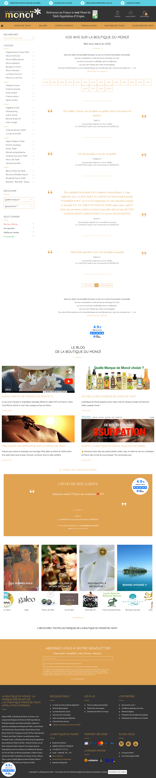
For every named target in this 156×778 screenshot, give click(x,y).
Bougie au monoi (13, 67)
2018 (109, 82)
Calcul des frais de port (60, 721)
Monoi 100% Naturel (15, 59)
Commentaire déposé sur (78, 525)
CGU (132, 68)
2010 (101, 88)
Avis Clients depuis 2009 (130, 756)
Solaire (43, 25)
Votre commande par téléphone (63, 718)
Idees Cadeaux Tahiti (15, 141)
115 (101, 285)
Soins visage (11, 122)
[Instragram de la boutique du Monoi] (121, 743)
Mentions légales (127, 712)
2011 (93, 88)
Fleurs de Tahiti (12, 159)
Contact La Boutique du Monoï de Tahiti (66, 725)
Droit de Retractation (60, 708)
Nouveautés (9, 228)
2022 (77, 82)
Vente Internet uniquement (61, 759)
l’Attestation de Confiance (97, 71)
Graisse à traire (13, 85)
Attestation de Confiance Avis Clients (134, 718)
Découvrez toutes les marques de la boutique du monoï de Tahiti (78, 628)
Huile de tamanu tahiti (15, 130)
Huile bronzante (13, 89)
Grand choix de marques (95, 708)
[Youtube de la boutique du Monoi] (135, 743)
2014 (140, 82)
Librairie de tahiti (13, 163)
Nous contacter (57, 756)
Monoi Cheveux (12, 70)
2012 (85, 88)
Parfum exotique (13, 145)
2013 (148, 82)
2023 (70, 82)
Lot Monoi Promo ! (14, 74)
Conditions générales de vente (132, 708)
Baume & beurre (13, 118)
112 (87, 285)
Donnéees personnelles (92, 772)
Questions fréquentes (59, 763)
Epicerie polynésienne (15, 152)
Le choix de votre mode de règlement (65, 705)
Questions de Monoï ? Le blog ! (98, 712)
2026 (46, 82)
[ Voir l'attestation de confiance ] (78, 532)
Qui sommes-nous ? (128, 705)
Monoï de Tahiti (22, 25)
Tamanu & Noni (89, 25)
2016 (124, 82)
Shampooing (11, 111)
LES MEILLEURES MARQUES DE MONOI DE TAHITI (108, 396)
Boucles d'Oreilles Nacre (17, 174)
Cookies (104, 772)
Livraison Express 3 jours (61, 712)
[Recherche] (33, 37)
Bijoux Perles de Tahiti (15, 171)
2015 (132, 82)
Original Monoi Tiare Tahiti (17, 52)
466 (110, 285)
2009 (108, 88)
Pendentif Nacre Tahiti (15, 178)
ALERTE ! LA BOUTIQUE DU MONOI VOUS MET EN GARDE (113, 445)
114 (96, 285)
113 (92, 285)
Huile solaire (11, 92)
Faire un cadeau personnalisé (97, 705)
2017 (117, 82)
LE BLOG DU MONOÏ (133, 3)
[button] (68, 528)
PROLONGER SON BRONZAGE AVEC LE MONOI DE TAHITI (34, 445)
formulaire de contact (88, 674)
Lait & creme (11, 115)
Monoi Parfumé (13, 56)
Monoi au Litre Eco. (14, 77)
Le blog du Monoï (127, 753)
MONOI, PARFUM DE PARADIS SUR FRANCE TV (28, 396)
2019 (101, 82)
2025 (54, 82)
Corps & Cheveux (64, 25)
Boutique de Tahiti (114, 25)
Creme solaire (12, 96)
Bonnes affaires (11, 224)
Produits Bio (9, 236)
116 (105, 285)
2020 (93, 82)
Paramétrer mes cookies (117, 772)
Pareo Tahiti (11, 148)
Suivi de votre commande (61, 715)
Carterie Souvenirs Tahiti (16, 156)
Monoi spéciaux (13, 63)
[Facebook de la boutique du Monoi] (128, 743)
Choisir (8, 45)
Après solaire (12, 100)
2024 (62, 82)
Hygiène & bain (13, 107)
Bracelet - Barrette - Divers (18, 182)
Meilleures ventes (11, 232)
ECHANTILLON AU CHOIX (63, 3)
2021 (85, 82)
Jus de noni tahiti (13, 133)
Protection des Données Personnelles (134, 715)
